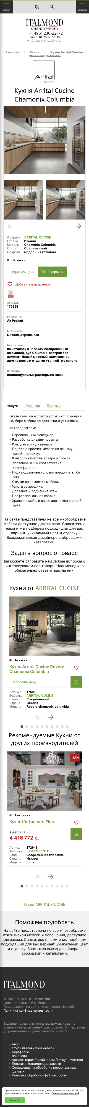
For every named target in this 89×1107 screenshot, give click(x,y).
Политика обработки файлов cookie (39, 1075)
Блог (15, 1044)
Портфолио (20, 1052)
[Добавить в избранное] (76, 667)
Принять (15, 1100)
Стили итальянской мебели (33, 1048)
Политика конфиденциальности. (28, 1010)
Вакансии (19, 1056)
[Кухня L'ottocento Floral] (44, 781)
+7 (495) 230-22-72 (44, 33)
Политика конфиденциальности (36, 1063)
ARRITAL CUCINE (37, 237)
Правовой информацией (65, 1093)
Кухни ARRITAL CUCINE (44, 904)
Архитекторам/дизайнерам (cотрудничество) (47, 1060)
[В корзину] (76, 682)
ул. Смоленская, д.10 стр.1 (44, 40)
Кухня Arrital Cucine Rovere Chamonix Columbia (36, 669)
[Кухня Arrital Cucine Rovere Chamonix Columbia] (44, 626)
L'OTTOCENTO (38, 851)
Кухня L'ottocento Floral (33, 821)
